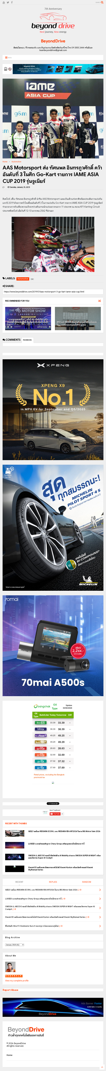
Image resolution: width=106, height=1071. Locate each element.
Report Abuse (10, 989)
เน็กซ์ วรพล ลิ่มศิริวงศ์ (14, 976)
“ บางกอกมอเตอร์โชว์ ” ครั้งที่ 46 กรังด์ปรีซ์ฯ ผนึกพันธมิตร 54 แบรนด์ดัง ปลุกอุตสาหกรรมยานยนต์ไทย (27, 322)
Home (5, 162)
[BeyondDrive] (53, 34)
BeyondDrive (53, 41)
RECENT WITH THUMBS (16, 823)
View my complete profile (17, 980)
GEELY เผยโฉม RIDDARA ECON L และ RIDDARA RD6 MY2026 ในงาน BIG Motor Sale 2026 (64, 831)
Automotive (16, 162)
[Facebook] (12, 2)
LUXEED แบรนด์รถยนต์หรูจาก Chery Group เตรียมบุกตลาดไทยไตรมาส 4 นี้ (56, 844)
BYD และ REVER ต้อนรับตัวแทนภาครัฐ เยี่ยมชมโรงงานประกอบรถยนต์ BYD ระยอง (77, 323)
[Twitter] (8, 2)
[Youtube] (4, 2)
